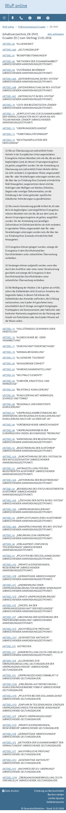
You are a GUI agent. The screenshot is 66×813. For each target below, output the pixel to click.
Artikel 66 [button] (8, 43)
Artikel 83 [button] (8, 375)
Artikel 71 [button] (8, 113)
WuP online (16, 5)
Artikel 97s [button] (9, 742)
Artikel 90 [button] (8, 439)
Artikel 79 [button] (8, 357)
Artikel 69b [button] (9, 87)
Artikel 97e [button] (9, 605)
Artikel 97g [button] (9, 628)
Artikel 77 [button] (8, 346)
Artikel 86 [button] (8, 404)
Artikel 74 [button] (8, 139)
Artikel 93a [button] (9, 500)
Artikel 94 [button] (8, 517)
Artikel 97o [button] (9, 704)
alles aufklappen (56, 34)
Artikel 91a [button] (9, 456)
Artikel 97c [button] (9, 585)
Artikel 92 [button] (8, 468)
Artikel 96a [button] (9, 526)
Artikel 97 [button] (8, 555)
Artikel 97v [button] (9, 768)
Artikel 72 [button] (8, 128)
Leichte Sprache (56, 798)
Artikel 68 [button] (8, 61)
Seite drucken (12, 790)
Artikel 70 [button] (8, 104)
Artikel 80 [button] (8, 363)
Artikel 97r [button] (9, 733)
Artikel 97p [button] (9, 716)
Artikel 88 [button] (8, 430)
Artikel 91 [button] (8, 447)
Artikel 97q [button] (9, 725)
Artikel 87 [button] (8, 412)
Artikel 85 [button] (8, 395)
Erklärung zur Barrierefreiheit (49, 790)
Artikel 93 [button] (8, 488)
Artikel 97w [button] (9, 777)
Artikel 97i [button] (9, 646)
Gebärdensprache (55, 801)
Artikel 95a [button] (9, 509)
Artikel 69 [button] (8, 70)
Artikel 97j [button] (9, 652)
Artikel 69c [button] (9, 96)
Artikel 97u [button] (9, 760)
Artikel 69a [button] (9, 78)
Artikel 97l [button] (9, 675)
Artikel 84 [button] (8, 389)
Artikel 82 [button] (8, 369)
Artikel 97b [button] (9, 576)
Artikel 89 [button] (8, 424)
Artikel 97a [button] (9, 564)
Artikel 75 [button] (8, 328)
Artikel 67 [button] (8, 55)
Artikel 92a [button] (9, 480)
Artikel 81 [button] (8, 381)
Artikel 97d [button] (9, 596)
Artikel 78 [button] (8, 352)
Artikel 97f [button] (9, 617)
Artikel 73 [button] (8, 134)
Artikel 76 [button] (8, 337)
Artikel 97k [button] (9, 660)
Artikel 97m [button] (9, 684)
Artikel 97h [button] (9, 637)
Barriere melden (56, 794)
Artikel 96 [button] (8, 544)
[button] (4, 17)
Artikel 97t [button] (9, 751)
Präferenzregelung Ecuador (32, 26)
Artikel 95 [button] (8, 535)
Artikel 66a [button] (9, 49)
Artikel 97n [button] (9, 695)
